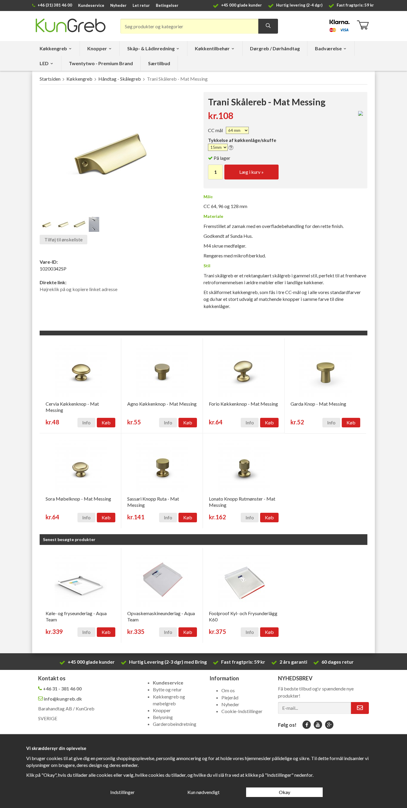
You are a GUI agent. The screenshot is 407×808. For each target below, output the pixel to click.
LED (44, 63)
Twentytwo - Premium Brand (101, 63)
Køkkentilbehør (212, 48)
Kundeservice (91, 5)
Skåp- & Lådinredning (151, 48)
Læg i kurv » (251, 172)
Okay (284, 792)
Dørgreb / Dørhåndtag (275, 48)
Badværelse (328, 48)
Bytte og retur (167, 689)
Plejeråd (229, 697)
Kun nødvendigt (203, 792)
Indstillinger (122, 792)
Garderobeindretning (174, 724)
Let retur (141, 5)
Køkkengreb (53, 48)
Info (86, 422)
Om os (228, 690)
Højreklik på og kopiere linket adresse (78, 289)
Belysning (163, 717)
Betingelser (167, 5)
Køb (106, 422)
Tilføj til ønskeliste (63, 239)
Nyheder (118, 5)
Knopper (97, 48)
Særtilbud (159, 63)
